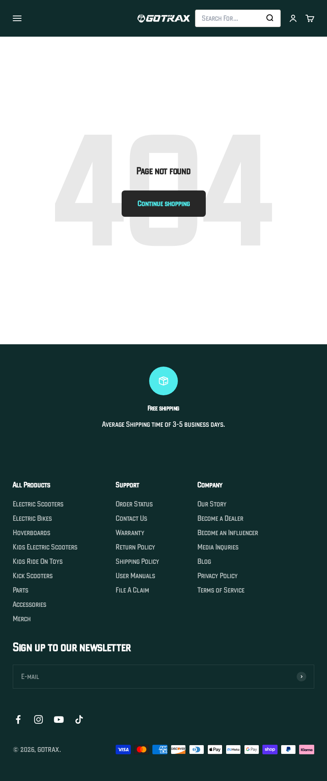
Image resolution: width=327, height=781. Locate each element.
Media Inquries (217, 547)
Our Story (212, 504)
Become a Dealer (220, 518)
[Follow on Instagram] (38, 719)
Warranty (130, 533)
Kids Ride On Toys (38, 561)
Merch (22, 619)
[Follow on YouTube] (58, 719)
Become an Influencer (227, 533)
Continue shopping (164, 203)
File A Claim (132, 590)
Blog (204, 561)
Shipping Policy (137, 561)
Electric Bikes (32, 518)
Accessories (29, 604)
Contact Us (131, 518)
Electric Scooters (38, 504)
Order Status (134, 504)
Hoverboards (31, 533)
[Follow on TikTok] (79, 719)
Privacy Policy (217, 576)
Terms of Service (220, 590)
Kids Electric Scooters (45, 547)
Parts (20, 590)
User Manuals (135, 576)
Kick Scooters (33, 576)
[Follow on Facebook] (18, 719)
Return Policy (135, 547)
